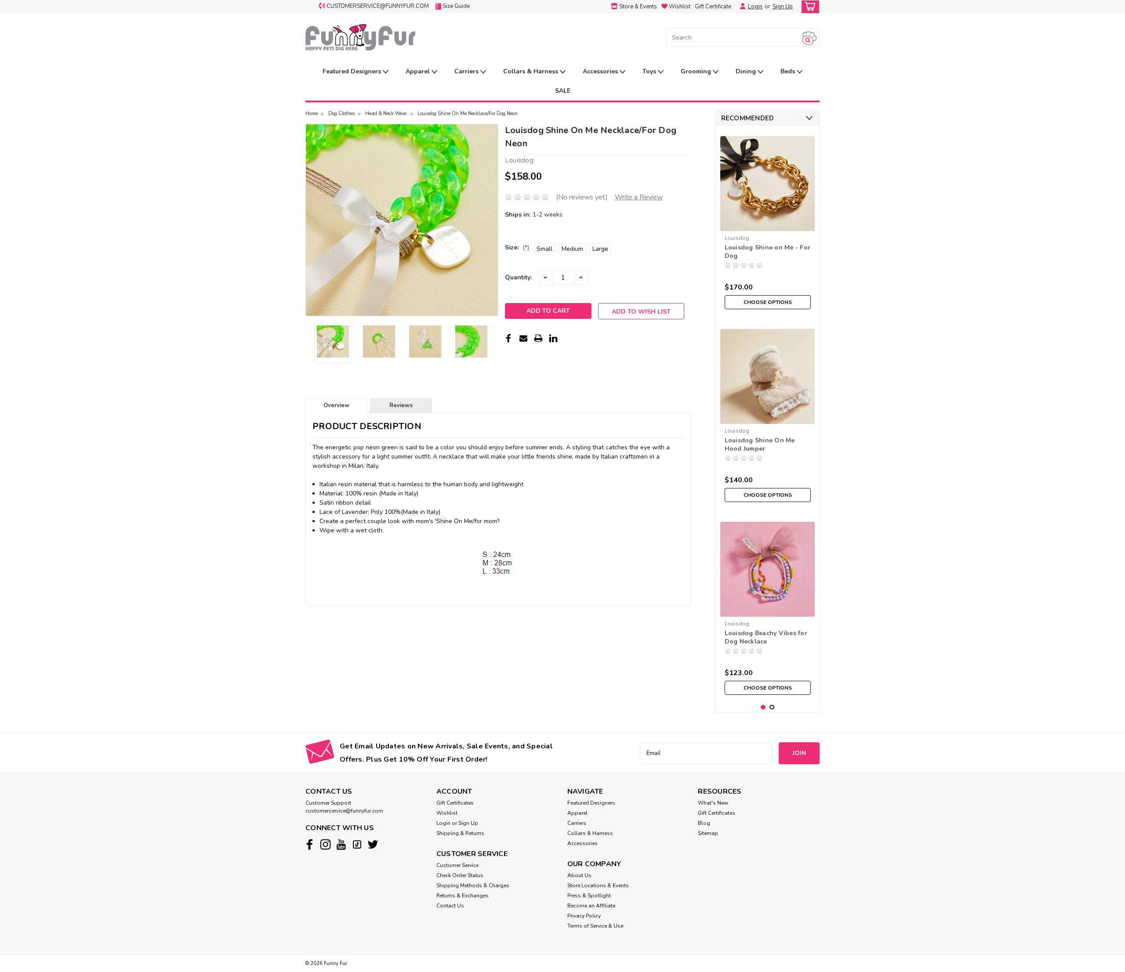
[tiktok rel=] (357, 844)
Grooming (697, 71)
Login (755, 7)
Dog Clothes (341, 113)
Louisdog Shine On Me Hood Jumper (760, 444)
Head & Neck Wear (386, 113)
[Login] (740, 6)
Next (490, 220)
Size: (517, 247)
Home (311, 113)
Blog (704, 823)
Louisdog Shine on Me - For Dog (768, 251)
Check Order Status (459, 875)
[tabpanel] (767, 223)
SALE (562, 91)
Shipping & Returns (460, 833)
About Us (579, 875)
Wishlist (446, 813)
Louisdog (737, 238)
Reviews (401, 405)
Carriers (467, 71)
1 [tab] (763, 707)
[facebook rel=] (309, 844)
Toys (650, 71)
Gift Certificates (455, 802)
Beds (788, 71)
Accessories (601, 71)
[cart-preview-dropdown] (808, 6)
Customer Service (457, 865)
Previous (313, 220)
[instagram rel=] (325, 844)
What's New (713, 802)
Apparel (419, 71)
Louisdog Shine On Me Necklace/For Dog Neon (467, 113)
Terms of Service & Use (595, 925)
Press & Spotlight (589, 895)
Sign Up (783, 7)
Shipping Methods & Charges (472, 885)
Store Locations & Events (598, 885)
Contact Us (450, 905)
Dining (747, 71)
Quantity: (518, 277)
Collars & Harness (531, 71)
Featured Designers (353, 71)
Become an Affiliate (591, 905)
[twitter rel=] (372, 844)
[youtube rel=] (341, 844)
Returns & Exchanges (462, 895)
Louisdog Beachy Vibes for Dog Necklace (766, 637)
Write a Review (639, 197)
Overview (336, 405)
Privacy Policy (584, 915)
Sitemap (708, 833)
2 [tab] (771, 707)
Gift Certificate (713, 7)
